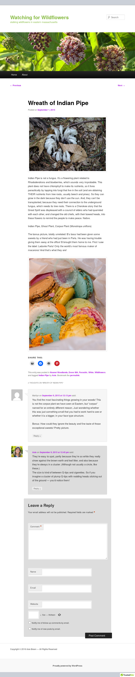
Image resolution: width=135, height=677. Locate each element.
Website (34, 603)
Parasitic (83, 372)
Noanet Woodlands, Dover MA (64, 372)
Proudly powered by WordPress (67, 665)
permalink (75, 375)
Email (33, 587)
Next (121, 85)
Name (33, 571)
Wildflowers (100, 372)
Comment (36, 526)
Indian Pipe (44, 375)
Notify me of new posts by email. (46, 628)
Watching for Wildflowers (39, 17)
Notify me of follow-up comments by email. (50, 622)
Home (14, 74)
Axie (54, 375)
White (91, 372)
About (24, 74)
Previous (15, 85)
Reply (37, 435)
